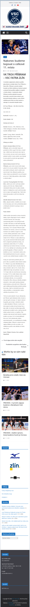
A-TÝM (5, 57)
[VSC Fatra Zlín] (4, 33)
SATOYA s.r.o (5, 588)
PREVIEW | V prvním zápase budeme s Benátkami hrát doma (13, 405)
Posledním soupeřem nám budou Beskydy (16, 346)
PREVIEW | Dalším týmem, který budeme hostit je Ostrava (15, 434)
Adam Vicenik (14, 71)
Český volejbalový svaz (8, 490)
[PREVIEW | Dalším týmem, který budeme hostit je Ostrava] (15, 417)
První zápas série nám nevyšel (13, 340)
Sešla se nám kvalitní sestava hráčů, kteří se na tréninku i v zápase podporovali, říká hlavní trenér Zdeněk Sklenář (14, 527)
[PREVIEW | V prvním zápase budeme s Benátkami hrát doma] (15, 387)
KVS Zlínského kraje (7, 494)
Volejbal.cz (4, 497)
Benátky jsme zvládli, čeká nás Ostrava (14, 376)
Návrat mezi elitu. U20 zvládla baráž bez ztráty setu (15, 521)
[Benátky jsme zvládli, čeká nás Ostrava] (15, 359)
